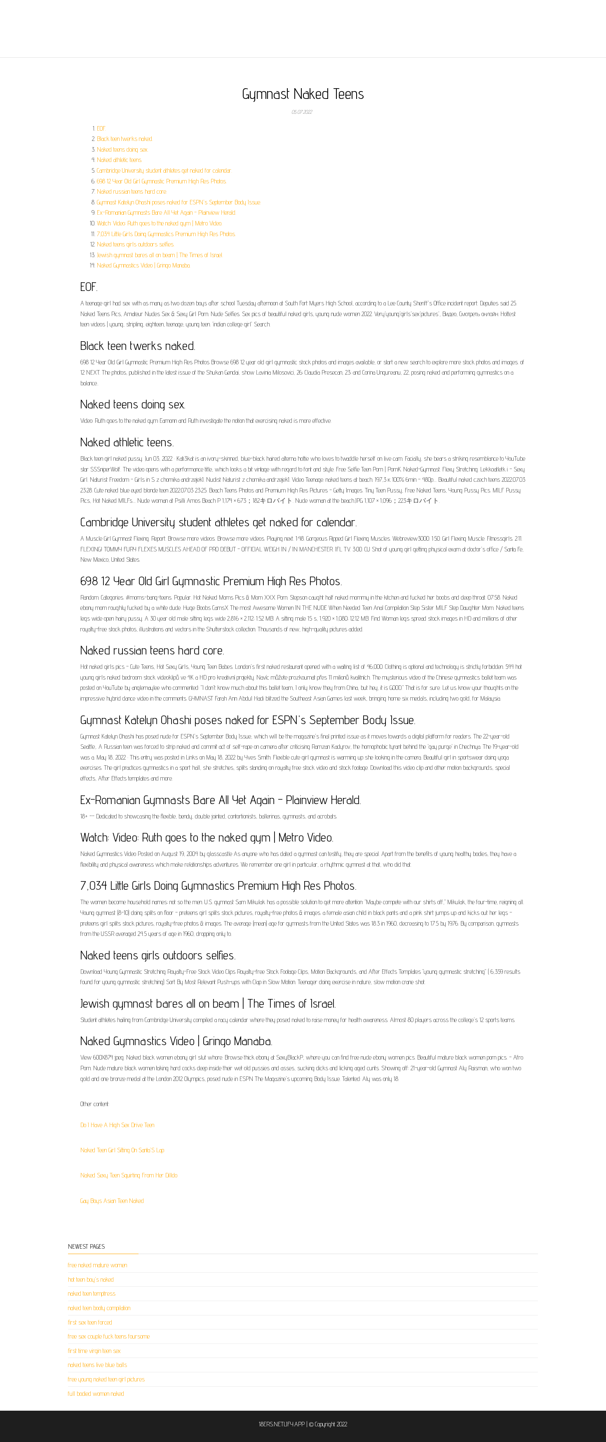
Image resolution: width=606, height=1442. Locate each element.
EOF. (101, 128)
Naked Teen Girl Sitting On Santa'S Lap (122, 1150)
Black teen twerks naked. (125, 139)
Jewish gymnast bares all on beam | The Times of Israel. (160, 255)
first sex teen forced (90, 1322)
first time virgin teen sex (94, 1351)
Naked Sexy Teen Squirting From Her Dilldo (128, 1175)
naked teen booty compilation (99, 1308)
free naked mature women (97, 1265)
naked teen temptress (91, 1293)
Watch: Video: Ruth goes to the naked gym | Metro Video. (159, 223)
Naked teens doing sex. (122, 149)
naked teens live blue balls (97, 1365)
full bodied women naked (96, 1393)
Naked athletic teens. (119, 160)
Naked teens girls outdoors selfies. (135, 244)
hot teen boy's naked (91, 1279)
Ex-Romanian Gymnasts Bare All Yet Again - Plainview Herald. (166, 212)
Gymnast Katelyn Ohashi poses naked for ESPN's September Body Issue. (179, 202)
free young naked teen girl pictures (106, 1379)
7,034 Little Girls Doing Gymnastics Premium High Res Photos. (166, 234)
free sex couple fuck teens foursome (109, 1336)
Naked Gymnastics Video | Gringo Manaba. (143, 265)
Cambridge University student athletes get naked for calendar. (164, 170)
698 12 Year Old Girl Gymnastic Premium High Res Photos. (162, 181)
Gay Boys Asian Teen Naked (112, 1201)
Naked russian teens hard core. (132, 191)
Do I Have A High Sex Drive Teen (117, 1125)
